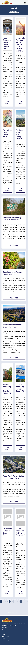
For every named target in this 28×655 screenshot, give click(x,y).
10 (23, 601)
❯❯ (26, 601)
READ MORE (7, 102)
